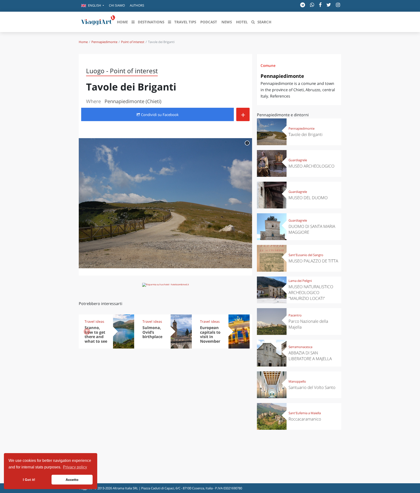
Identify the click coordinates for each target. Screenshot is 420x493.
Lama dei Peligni (300, 280)
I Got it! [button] (29, 480)
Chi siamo (117, 5)
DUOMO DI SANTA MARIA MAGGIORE (312, 229)
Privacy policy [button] (75, 467)
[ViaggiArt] (98, 21)
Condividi (159, 114)
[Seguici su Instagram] (338, 4)
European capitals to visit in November (210, 334)
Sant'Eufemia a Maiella (305, 413)
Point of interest (132, 42)
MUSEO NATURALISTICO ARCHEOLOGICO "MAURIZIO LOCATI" (311, 292)
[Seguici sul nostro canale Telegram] (302, 4)
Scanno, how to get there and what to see (96, 334)
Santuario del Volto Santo (312, 387)
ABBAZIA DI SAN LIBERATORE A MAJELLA (310, 355)
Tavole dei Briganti (306, 134)
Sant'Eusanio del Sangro (306, 255)
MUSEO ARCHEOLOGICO (311, 166)
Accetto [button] (72, 480)
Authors (137, 5)
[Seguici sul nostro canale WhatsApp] (312, 4)
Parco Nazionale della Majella (308, 324)
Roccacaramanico (305, 419)
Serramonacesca (300, 347)
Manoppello (297, 381)
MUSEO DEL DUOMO (308, 197)
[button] (92, 5)
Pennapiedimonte (104, 42)
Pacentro (295, 315)
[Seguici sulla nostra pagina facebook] (320, 4)
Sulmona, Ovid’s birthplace (152, 332)
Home (83, 42)
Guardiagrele (298, 160)
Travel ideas (94, 321)
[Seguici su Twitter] (328, 4)
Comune (268, 65)
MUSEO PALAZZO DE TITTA (313, 261)
